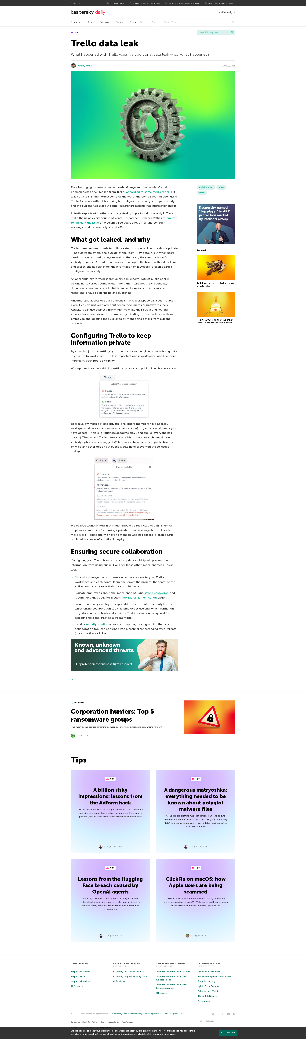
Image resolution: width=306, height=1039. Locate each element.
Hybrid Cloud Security (208, 986)
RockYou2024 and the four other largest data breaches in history (215, 321)
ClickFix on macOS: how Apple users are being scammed (196, 885)
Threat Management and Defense (215, 976)
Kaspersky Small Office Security (128, 971)
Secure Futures (171, 22)
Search (232, 32)
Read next (79, 702)
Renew (91, 22)
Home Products (117, 3)
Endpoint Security (206, 981)
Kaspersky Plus (78, 976)
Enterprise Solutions (209, 963)
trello (202, 192)
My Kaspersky (226, 12)
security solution (97, 624)
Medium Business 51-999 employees (184, 3)
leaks (77, 32)
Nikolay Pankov (85, 66)
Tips (111, 778)
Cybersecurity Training (209, 991)
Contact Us (75, 1022)
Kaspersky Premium (80, 981)
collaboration (206, 187)
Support (120, 22)
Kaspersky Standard (80, 971)
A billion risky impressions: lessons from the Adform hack (110, 796)
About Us (86, 1022)
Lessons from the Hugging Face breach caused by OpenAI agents (110, 885)
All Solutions (204, 1001)
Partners (95, 1022)
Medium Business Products (170, 963)
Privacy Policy (116, 1014)
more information (167, 1034)
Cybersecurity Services (209, 971)
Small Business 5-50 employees (146, 3)
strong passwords (156, 593)
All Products (77, 986)
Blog (154, 22)
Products (75, 22)
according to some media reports (149, 192)
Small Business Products (126, 963)
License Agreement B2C (153, 1014)
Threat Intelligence (207, 996)
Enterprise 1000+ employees (220, 3)
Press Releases (127, 1022)
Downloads (105, 22)
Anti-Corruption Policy (133, 1014)
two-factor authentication (139, 597)
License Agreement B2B (174, 1014)
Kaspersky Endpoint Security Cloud (130, 976)
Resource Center (138, 22)
